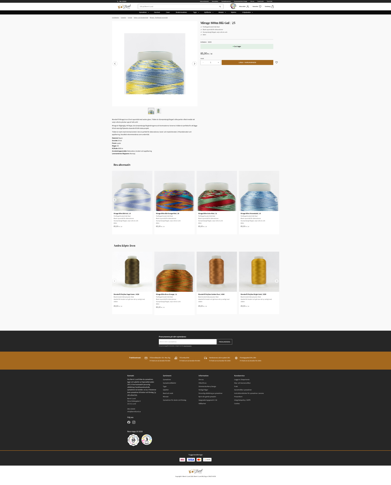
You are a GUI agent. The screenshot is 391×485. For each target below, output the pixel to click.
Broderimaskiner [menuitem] (181, 12)
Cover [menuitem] (168, 12)
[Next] (194, 64)
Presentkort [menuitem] (238, 397)
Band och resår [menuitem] (168, 393)
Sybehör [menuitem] (166, 390)
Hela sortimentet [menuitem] (204, 1)
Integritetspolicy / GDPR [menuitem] (242, 400)
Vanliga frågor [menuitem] (203, 390)
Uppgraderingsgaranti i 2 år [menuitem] (208, 400)
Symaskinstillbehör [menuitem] (169, 383)
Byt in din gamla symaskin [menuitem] (207, 397)
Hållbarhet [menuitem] (202, 403)
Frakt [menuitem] (236, 386)
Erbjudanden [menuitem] (246, 12)
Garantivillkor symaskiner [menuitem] (243, 390)
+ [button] (218, 62)
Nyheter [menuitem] (233, 12)
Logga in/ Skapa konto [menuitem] (242, 379)
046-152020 (122, 1)
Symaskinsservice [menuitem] (226, 1)
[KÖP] (247, 62)
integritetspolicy (187, 346)
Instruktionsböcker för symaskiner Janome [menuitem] (249, 393)
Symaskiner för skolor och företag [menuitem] (174, 400)
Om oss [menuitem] (252, 1)
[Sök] (220, 6)
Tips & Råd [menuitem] (269, 1)
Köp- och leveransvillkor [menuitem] (242, 383)
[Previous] (115, 64)
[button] (257, 6)
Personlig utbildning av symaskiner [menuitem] (210, 393)
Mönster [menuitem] (221, 12)
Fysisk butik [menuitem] (260, 1)
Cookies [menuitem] (237, 403)
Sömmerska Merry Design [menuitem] (240, 1)
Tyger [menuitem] (195, 12)
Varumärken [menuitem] (215, 1)
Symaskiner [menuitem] (143, 12)
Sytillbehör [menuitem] (207, 12)
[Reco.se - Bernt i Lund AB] (233, 6)
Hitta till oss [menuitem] (202, 383)
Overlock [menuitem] (157, 12)
